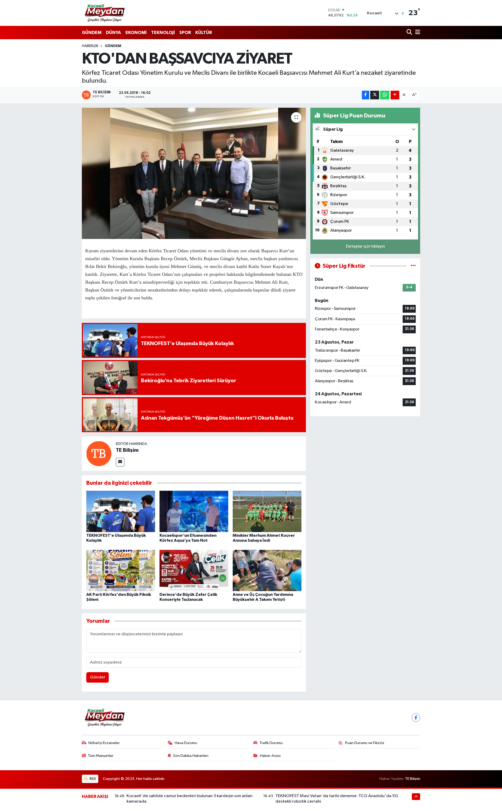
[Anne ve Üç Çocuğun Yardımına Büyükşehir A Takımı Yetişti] (267, 570)
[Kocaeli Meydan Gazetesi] (105, 13)
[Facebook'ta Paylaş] (365, 95)
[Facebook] (416, 717)
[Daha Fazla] (395, 95)
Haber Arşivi (270, 756)
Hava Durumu (186, 743)
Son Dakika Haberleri (190, 756)
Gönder (97, 677)
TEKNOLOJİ (163, 32)
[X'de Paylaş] (374, 95)
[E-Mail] (120, 462)
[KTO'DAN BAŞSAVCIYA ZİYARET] (194, 173)
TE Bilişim (127, 450)
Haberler (90, 46)
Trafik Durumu (271, 743)
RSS (92, 779)
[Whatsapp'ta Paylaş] (384, 95)
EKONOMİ (136, 32)
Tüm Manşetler (100, 756)
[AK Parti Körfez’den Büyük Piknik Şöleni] (120, 570)
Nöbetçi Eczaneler (104, 743)
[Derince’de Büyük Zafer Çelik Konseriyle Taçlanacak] (193, 570)
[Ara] (410, 32)
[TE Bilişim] (98, 453)
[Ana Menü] (416, 32)
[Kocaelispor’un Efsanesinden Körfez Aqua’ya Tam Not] (193, 511)
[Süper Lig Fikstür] (413, 266)
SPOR (185, 32)
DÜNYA (113, 32)
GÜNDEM (91, 32)
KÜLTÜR (203, 32)
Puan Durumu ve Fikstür (364, 743)
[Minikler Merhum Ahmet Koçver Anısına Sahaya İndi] (267, 511)
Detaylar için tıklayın (365, 246)
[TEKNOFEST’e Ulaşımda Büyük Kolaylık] (120, 511)
